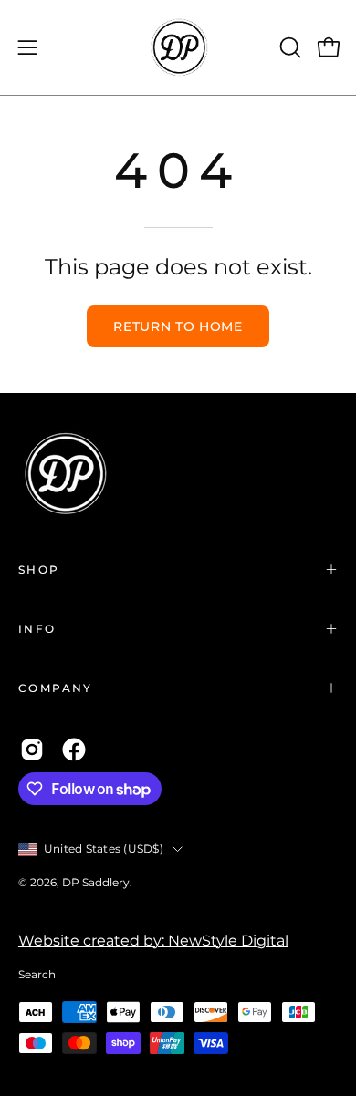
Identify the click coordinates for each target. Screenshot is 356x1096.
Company (55, 688)
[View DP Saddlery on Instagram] (32, 749)
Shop (39, 569)
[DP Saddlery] (178, 47)
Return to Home (178, 326)
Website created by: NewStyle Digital (153, 940)
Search (37, 974)
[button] (288, 47)
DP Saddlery (96, 882)
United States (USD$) (103, 848)
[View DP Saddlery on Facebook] (74, 749)
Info (37, 629)
